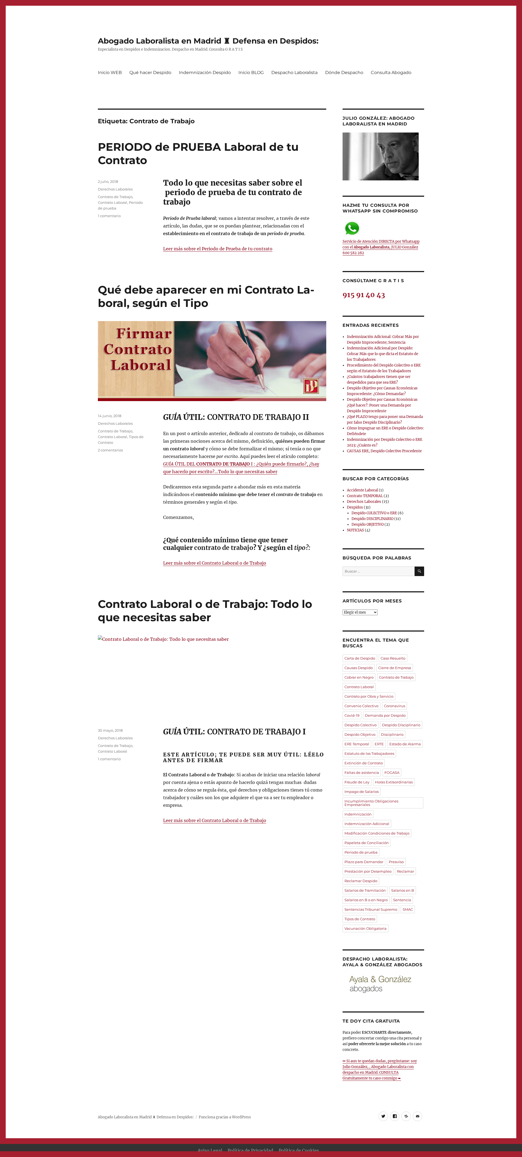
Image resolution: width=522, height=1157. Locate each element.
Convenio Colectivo (361, 706)
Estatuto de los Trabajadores (369, 753)
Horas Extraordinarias (394, 782)
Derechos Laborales (115, 189)
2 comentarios (110, 450)
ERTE (379, 744)
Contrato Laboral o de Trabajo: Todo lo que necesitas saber (205, 610)
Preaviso (396, 862)
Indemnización (358, 814)
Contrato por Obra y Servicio (368, 696)
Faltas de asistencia (361, 772)
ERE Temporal (356, 744)
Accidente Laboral (362, 490)
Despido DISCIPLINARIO (372, 518)
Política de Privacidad (250, 1150)
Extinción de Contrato (363, 763)
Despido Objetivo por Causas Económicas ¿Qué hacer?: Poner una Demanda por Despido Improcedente (382, 405)
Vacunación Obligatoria (365, 928)
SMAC (408, 909)
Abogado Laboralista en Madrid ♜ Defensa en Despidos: (208, 40)
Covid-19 (351, 715)
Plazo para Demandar (363, 862)
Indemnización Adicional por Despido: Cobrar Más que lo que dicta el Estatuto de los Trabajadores (382, 354)
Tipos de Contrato (359, 919)
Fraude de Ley (356, 782)
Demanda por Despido (385, 715)
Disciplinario (392, 734)
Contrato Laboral (112, 202)
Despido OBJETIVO (368, 524)
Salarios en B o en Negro (366, 900)
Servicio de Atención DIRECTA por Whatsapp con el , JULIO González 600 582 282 (381, 247)
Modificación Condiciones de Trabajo (376, 833)
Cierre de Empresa (394, 668)
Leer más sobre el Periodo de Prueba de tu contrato (217, 248)
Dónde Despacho (344, 72)
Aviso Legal (210, 1150)
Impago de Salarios (361, 791)
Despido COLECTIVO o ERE (374, 513)
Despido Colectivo (360, 725)
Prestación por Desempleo (367, 871)
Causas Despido (358, 668)
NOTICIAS (355, 530)
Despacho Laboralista (294, 72)
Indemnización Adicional (366, 823)
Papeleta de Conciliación (366, 843)
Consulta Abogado (391, 72)
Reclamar (405, 871)
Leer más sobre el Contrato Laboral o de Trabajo (214, 563)
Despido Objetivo (359, 734)
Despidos (355, 507)
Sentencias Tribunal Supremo (370, 909)
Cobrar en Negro (359, 677)
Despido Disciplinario (401, 725)
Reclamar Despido (360, 881)
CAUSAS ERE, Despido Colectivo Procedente (384, 451)
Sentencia (402, 900)
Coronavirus (394, 706)
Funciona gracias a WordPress (225, 1117)
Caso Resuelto (393, 658)
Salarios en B (402, 890)
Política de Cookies (299, 1150)
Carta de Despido (359, 658)
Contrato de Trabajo (115, 197)
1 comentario (109, 216)
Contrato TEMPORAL (365, 496)
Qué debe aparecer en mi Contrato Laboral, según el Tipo (206, 296)
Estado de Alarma (405, 744)
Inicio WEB (110, 72)
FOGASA (391, 772)
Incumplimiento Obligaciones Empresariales (371, 803)
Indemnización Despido (205, 72)
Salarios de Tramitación (365, 890)
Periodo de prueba (361, 852)
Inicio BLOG (251, 72)
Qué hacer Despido (150, 72)
